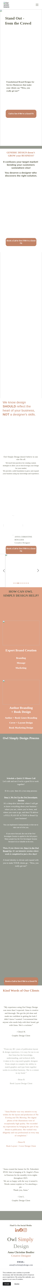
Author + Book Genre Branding (21, 718)
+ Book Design (21, 712)
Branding (21, 658)
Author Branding (21, 708)
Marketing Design (24, 727)
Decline (16, 1284)
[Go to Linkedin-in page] (17, 1230)
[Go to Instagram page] (25, 1230)
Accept (6, 1284)
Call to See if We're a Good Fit (21, 114)
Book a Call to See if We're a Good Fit (21, 242)
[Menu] (37, 5)
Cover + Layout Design (21, 722)
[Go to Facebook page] (21, 1230)
